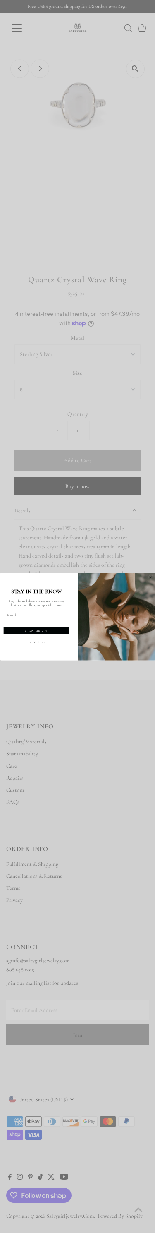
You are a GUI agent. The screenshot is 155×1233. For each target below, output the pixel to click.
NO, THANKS (36, 641)
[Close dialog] (150, 577)
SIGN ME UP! (36, 630)
